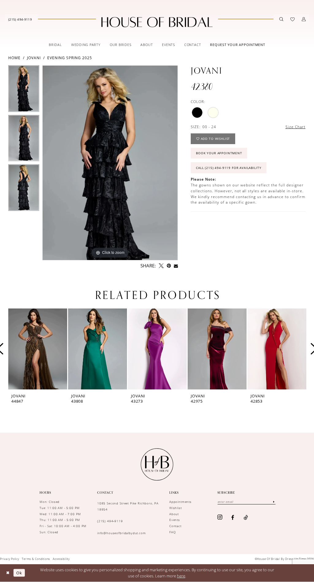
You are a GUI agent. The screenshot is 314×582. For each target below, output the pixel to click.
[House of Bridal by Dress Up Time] (157, 22)
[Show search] (281, 19)
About (174, 514)
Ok (19, 572)
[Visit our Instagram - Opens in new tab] (220, 517)
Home (14, 57)
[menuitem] (20, 19)
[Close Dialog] (7, 572)
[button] (303, 19)
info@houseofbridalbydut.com (121, 533)
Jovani (34, 57)
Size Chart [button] (295, 126)
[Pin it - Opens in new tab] (169, 265)
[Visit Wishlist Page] (292, 19)
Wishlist (175, 508)
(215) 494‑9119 (110, 521)
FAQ (172, 532)
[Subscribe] (274, 501)
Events (174, 520)
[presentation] (37, 348)
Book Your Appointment (219, 153)
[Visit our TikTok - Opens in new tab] (245, 517)
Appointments (180, 502)
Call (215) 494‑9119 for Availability (228, 168)
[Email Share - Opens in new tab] (176, 266)
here (181, 575)
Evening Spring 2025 (69, 57)
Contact (175, 526)
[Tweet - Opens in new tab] (161, 265)
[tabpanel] (23, 90)
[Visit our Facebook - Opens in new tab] (233, 517)
